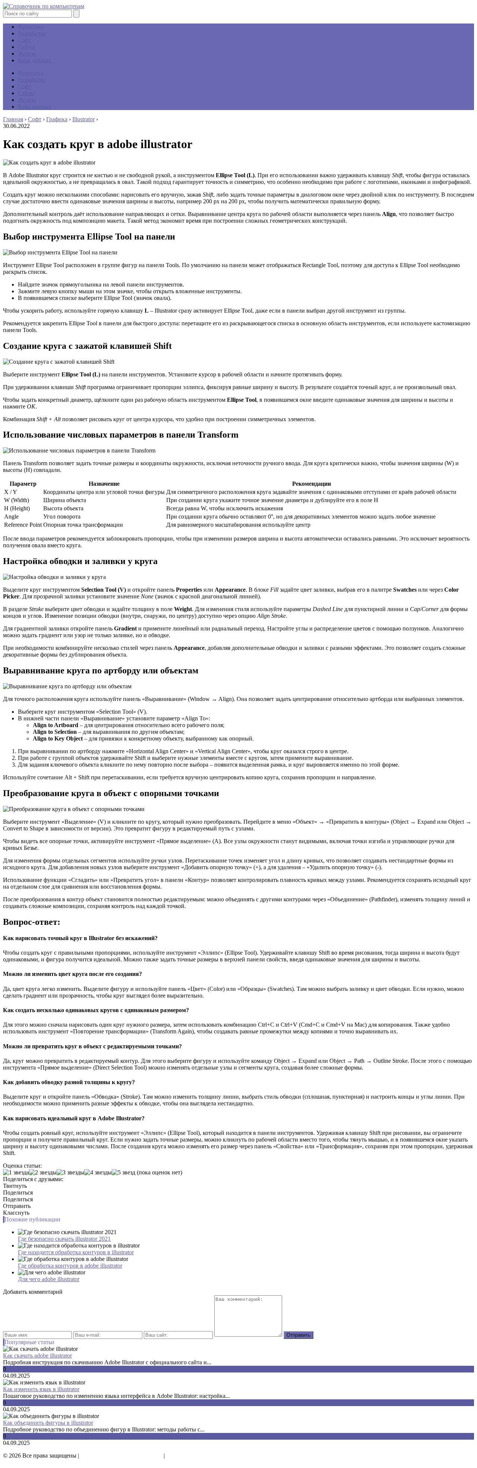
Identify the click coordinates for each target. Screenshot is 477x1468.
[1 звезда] (16, 1172)
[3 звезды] (70, 1172)
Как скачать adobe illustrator (37, 1355)
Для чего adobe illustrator (48, 1279)
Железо (27, 53)
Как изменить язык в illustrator (41, 1389)
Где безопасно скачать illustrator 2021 (64, 1239)
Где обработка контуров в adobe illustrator (70, 1265)
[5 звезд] (123, 1172)
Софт (24, 40)
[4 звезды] (98, 1172)
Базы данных (34, 60)
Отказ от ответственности (199, 1455)
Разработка (32, 33)
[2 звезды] (43, 1172)
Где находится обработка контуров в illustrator (76, 1252)
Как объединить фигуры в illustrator (48, 1423)
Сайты (26, 47)
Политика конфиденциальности (121, 1455)
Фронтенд (31, 27)
